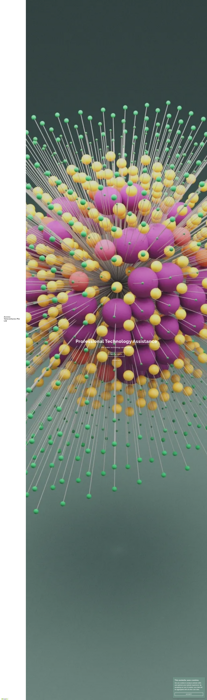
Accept (189, 694)
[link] (13, 321)
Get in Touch (116, 354)
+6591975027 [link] (116, 360)
